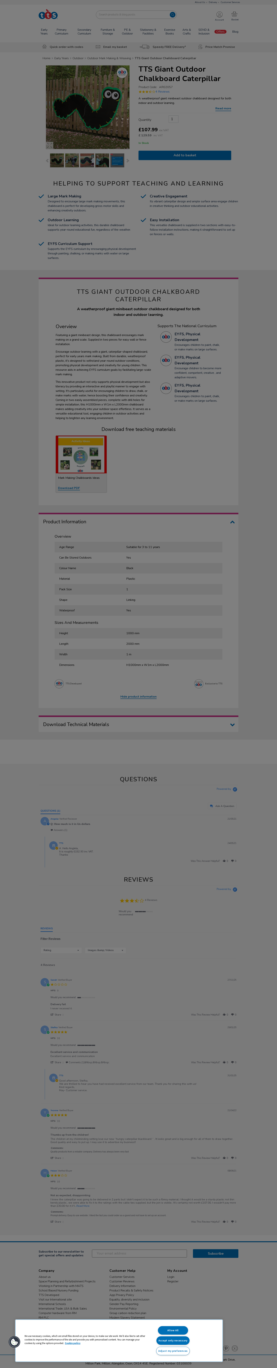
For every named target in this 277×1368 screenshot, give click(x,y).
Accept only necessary (172, 1340)
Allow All (173, 1330)
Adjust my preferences (173, 1351)
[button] (14, 1342)
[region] (119, 1340)
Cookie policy (72, 1343)
